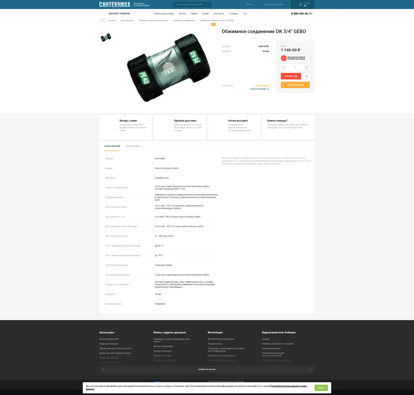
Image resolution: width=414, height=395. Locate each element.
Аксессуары (106, 332)
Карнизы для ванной (165, 360)
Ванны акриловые (163, 346)
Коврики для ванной (110, 362)
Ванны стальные (163, 351)
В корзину (289, 76)
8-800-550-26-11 (301, 13)
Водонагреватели (271, 348)
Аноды (265, 339)
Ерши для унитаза (109, 357)
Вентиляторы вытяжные (221, 339)
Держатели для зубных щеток (115, 348)
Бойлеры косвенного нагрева (277, 343)
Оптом (182, 13)
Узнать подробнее (258, 89)
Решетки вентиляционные (222, 355)
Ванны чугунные (162, 355)
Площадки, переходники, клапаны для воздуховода (226, 349)
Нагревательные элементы (276, 360)
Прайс (194, 13)
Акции (205, 13)
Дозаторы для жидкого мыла (115, 353)
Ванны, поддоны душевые (170, 332)
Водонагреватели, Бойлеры (279, 332)
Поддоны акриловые (165, 365)
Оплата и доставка (164, 13)
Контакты (219, 13)
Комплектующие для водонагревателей (273, 354)
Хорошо (321, 388)
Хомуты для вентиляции (221, 360)
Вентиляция (215, 332)
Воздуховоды (215, 343)
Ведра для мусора (109, 343)
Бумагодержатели (109, 339)
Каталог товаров (119, 13)
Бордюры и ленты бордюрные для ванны (172, 340)
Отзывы (233, 13)
